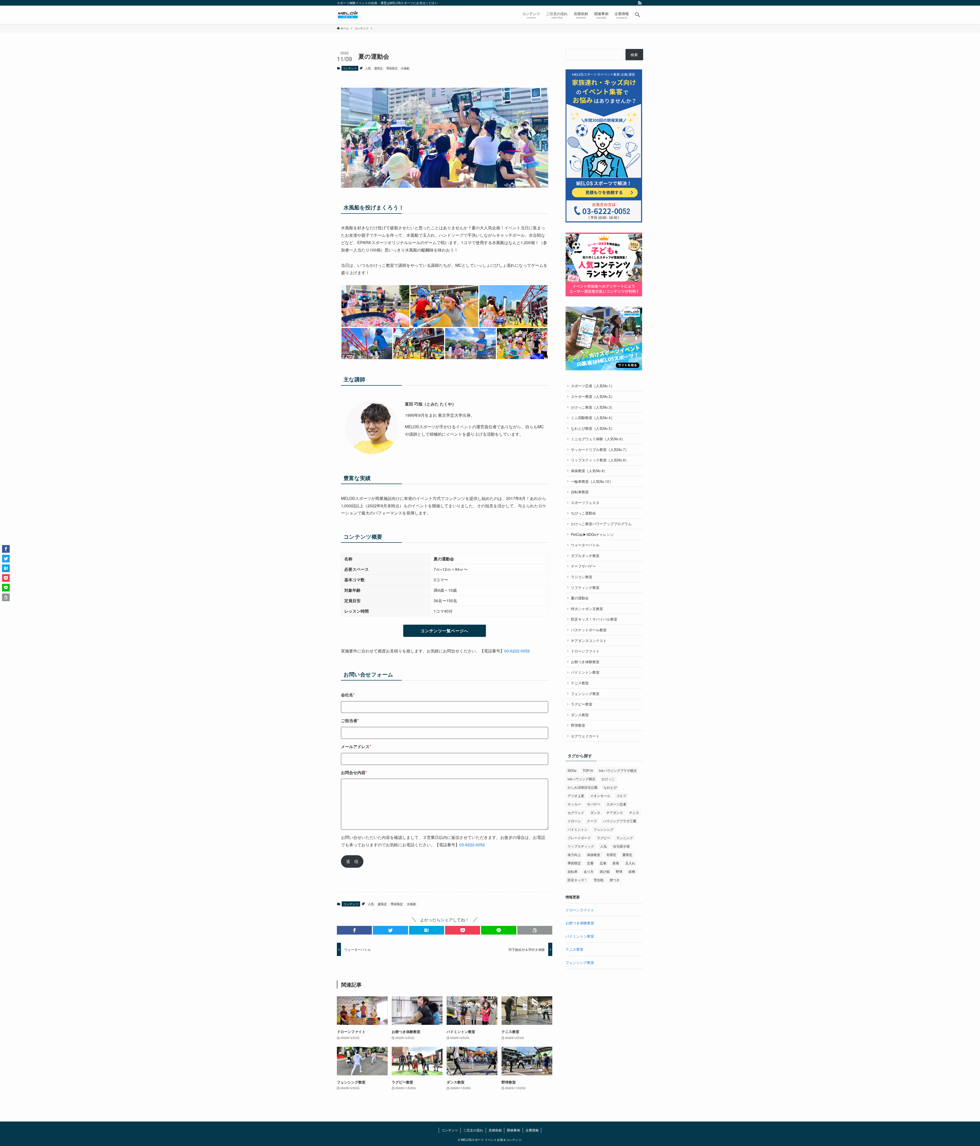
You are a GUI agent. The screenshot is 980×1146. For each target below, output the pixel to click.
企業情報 (532, 1130)
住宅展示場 (621, 846)
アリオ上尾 (576, 795)
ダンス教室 (580, 714)
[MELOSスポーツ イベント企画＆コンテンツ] (348, 15)
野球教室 (578, 725)
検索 (634, 54)
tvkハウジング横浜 (581, 778)
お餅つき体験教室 (585, 661)
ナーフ (592, 820)
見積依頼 (495, 1130)
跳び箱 (605, 871)
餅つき (615, 879)
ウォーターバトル (585, 544)
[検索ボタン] (637, 15)
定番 (590, 863)
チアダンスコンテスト (589, 640)
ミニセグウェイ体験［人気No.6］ (598, 438)
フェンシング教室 (585, 693)
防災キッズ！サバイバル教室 (594, 619)
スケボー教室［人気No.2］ (592, 396)
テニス (634, 812)
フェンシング (604, 829)
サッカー (574, 804)
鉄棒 (632, 871)
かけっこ (608, 778)
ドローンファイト (585, 650)
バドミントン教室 (585, 672)
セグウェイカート (585, 735)
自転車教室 (580, 491)
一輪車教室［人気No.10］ (592, 481)
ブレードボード (579, 837)
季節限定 (392, 68)
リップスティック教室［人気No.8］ (600, 459)
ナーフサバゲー (583, 566)
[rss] (639, 3)
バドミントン (577, 829)
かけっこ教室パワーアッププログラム (601, 523)
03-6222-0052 (517, 651)
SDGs (572, 770)
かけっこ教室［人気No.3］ (592, 407)
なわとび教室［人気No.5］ (592, 428)
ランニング (624, 837)
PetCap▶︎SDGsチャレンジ (592, 534)
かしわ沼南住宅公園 (582, 787)
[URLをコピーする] (534, 930)
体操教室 (593, 854)
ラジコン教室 (581, 576)
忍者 (603, 863)
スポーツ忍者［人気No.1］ (592, 385)
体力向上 (574, 854)
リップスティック (581, 846)
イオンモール (600, 795)
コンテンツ (350, 68)
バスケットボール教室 (589, 629)
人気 (368, 68)
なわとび (610, 787)
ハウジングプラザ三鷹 (619, 820)
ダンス (595, 812)
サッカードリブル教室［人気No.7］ (600, 449)
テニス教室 (580, 682)
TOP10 (588, 770)
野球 (619, 871)
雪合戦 (599, 879)
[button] (354, 930)
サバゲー (593, 804)
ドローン (574, 820)
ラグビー (603, 837)
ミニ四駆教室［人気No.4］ (592, 417)
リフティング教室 (585, 587)
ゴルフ (621, 795)
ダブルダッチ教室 (585, 555)
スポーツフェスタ (585, 502)
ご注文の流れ (473, 1130)
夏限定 (378, 68)
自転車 (573, 871)
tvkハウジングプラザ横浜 (618, 770)
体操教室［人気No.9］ (589, 470)
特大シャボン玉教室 (587, 608)
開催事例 (513, 1130)
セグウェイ (576, 812)
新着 (615, 863)
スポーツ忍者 (616, 804)
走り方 (589, 871)
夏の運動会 (580, 597)
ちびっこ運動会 (583, 512)
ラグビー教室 (581, 704)
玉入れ (630, 863)
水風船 (405, 68)
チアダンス (614, 812)
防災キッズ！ (577, 879)
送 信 (352, 861)
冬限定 (611, 854)
